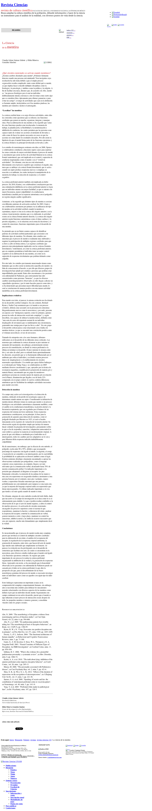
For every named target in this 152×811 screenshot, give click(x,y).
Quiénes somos (11, 781)
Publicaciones (11, 766)
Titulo (12, 774)
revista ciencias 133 (44, 740)
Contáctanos (10, 808)
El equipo (14, 785)
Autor (12, 776)
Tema (12, 772)
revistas (33, 740)
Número (26, 740)
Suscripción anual (17, 797)
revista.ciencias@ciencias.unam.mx (48, 754)
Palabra (13, 770)
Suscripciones (11, 791)
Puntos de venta (16, 804)
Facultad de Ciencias (14, 788)
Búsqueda (18, 740)
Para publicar (11, 806)
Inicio (12, 740)
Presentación (15, 783)
